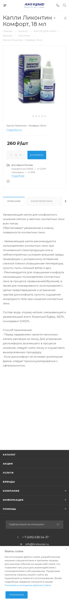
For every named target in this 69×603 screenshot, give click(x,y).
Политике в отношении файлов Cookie (28, 585)
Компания (11, 490)
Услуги (8, 472)
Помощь (9, 508)
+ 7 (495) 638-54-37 (35, 537)
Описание (13, 201)
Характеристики (41, 201)
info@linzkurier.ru (37, 544)
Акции (8, 463)
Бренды (9, 481)
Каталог (9, 454)
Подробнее (18, 176)
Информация (13, 499)
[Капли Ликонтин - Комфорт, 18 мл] (34, 76)
